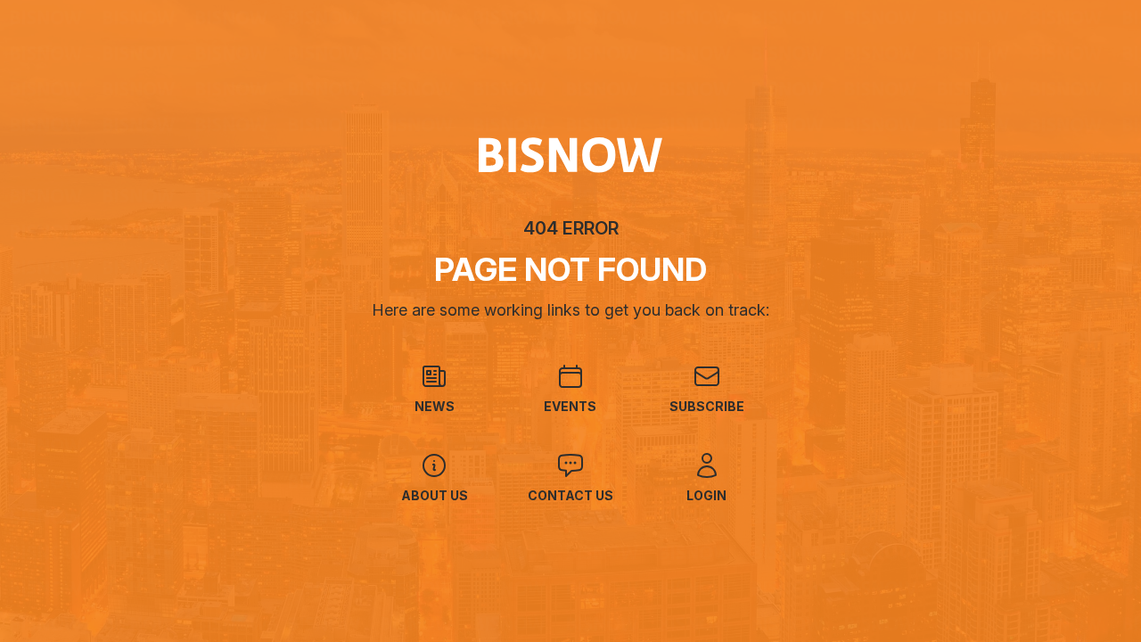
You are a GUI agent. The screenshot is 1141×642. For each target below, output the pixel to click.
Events (570, 406)
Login (706, 495)
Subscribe (706, 406)
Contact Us (570, 495)
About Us (434, 495)
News (435, 406)
